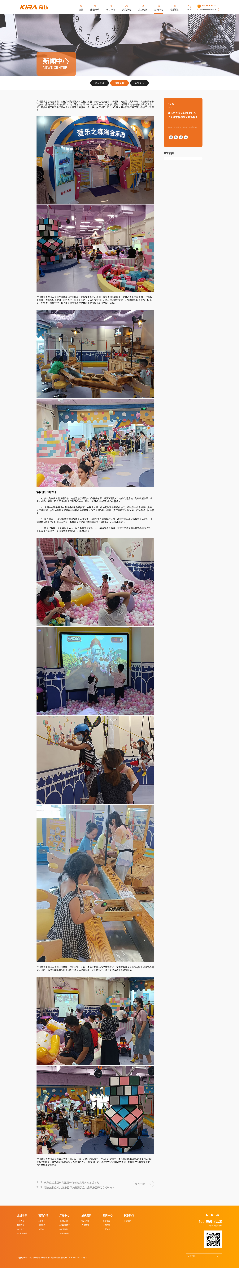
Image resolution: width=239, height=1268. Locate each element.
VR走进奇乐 (22, 1233)
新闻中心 (108, 1215)
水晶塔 (41, 1229)
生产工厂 (20, 1229)
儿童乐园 (42, 1225)
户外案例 (85, 1225)
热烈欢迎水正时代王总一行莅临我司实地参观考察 (71, 1182)
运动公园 (42, 1221)
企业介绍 (20, 1221)
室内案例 (85, 1221)
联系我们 (129, 1215)
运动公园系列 (64, 1233)
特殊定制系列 (64, 1225)
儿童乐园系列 (64, 1221)
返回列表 (140, 1184)
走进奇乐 (22, 1215)
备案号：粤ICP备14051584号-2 (74, 1258)
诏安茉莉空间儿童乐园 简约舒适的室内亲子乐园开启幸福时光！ (79, 1187)
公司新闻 (119, 83)
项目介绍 (43, 1215)
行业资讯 (139, 83)
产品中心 (64, 1215)
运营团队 (20, 1225)
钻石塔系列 (63, 1229)
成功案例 (86, 1215)
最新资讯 (99, 83)
